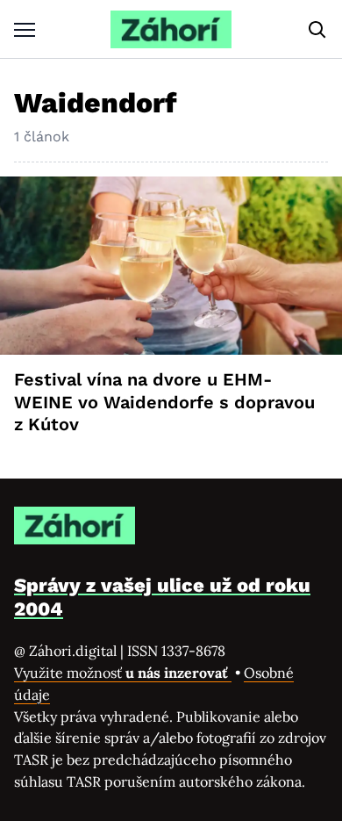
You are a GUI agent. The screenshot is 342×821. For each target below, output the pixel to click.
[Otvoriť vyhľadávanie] (317, 29)
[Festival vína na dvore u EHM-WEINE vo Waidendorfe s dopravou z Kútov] (171, 265)
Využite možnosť (123, 672)
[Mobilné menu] (24, 29)
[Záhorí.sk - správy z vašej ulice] (171, 29)
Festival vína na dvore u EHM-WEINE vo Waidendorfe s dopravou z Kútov (164, 402)
